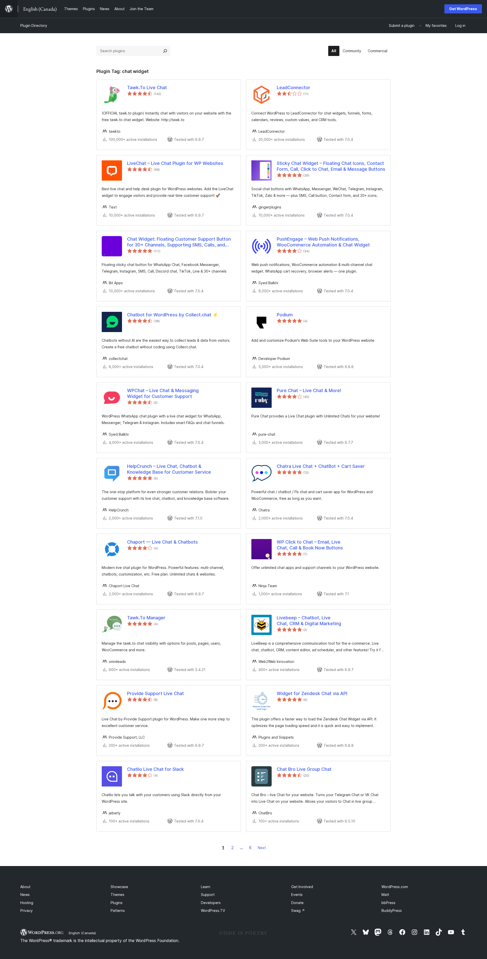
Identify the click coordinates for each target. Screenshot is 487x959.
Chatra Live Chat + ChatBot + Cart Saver (321, 466)
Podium (285, 314)
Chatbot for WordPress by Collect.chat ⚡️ (172, 314)
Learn (205, 887)
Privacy (26, 910)
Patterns (118, 910)
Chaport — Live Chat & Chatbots (162, 542)
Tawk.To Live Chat (147, 87)
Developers (211, 902)
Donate (297, 902)
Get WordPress (463, 9)
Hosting (26, 902)
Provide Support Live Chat (155, 693)
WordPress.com (394, 887)
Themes (117, 894)
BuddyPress (391, 910)
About (25, 887)
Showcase (119, 887)
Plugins (117, 902)
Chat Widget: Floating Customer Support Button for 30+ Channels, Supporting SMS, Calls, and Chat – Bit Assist (179, 242)
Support (208, 894)
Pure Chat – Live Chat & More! (309, 390)
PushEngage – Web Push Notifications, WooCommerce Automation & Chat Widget (323, 241)
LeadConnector (293, 87)
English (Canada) (82, 933)
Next (262, 848)
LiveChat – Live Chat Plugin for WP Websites (175, 163)
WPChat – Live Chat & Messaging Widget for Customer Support (163, 393)
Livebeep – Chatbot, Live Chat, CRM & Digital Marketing (309, 620)
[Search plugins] (165, 51)
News (25, 894)
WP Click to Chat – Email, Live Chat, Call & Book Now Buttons (310, 544)
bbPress (388, 902)
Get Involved (302, 887)
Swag (298, 910)
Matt (385, 894)
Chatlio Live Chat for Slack (155, 769)
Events (297, 894)
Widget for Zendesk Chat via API (312, 693)
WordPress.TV (213, 910)
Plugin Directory (33, 25)
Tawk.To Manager (146, 617)
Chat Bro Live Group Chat (304, 769)
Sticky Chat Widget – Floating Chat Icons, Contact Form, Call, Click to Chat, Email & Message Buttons (331, 166)
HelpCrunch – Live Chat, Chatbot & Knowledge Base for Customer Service (169, 469)
